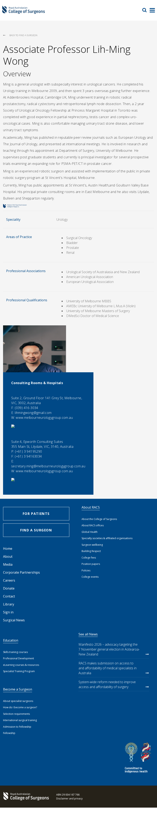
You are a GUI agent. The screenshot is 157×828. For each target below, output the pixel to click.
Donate (9, 588)
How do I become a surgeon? (20, 707)
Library (8, 604)
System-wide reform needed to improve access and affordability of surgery (107, 684)
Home (7, 548)
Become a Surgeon (17, 689)
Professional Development (18, 658)
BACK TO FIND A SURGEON (23, 35)
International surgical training (20, 720)
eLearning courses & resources (21, 665)
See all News (88, 634)
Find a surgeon (36, 530)
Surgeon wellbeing (92, 544)
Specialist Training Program (19, 671)
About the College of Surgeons (99, 519)
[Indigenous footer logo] (138, 758)
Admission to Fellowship (17, 726)
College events (90, 577)
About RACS (91, 507)
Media (7, 564)
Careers (9, 580)
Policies (86, 570)
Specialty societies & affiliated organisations (107, 538)
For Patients (36, 513)
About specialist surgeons (18, 701)
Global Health (90, 532)
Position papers (91, 564)
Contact (9, 596)
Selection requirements (16, 714)
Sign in (8, 612)
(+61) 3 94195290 (28, 451)
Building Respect (91, 551)
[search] (146, 10)
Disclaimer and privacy (69, 798)
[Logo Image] (23, 12)
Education (10, 640)
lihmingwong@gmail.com (33, 412)
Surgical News (14, 620)
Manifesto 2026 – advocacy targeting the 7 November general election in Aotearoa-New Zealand (109, 649)
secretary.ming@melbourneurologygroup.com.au (48, 466)
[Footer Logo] (25, 796)
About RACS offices (93, 525)
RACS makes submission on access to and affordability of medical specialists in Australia (107, 668)
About (7, 556)
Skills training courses (15, 652)
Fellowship (9, 733)
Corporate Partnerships (21, 572)
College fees (89, 557)
